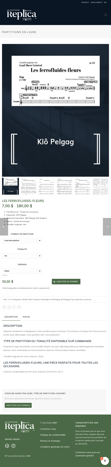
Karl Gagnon (45, 299)
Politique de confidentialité (53, 434)
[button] (103, 49)
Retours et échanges (50, 440)
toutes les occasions (83, 299)
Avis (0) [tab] (26, 317)
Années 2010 (27, 299)
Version (22, 264)
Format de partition (22, 234)
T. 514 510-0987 (48, 422)
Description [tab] (11, 317)
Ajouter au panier (67, 281)
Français (36, 299)
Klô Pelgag (55, 299)
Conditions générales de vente (55, 446)
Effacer (5, 275)
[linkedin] (13, 446)
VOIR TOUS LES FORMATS (18, 405)
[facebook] (7, 446)
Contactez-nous (48, 428)
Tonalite (22, 249)
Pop (72, 299)
